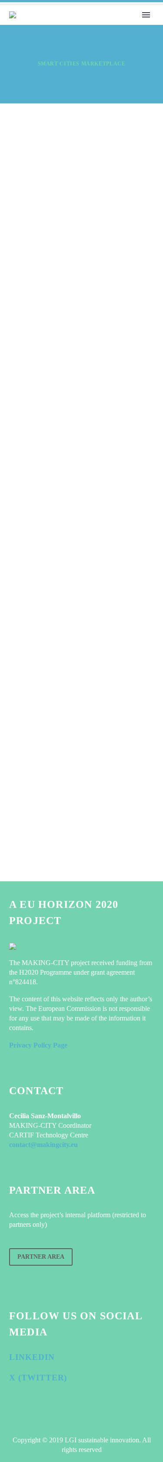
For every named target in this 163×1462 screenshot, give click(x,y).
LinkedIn (32, 1357)
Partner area (40, 1256)
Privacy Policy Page (38, 1045)
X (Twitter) (38, 1377)
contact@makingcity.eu (43, 1144)
